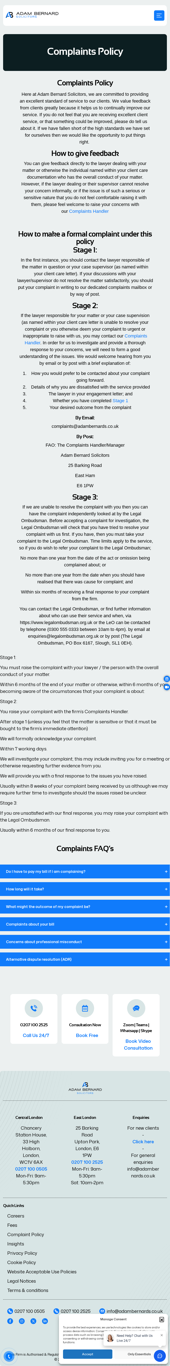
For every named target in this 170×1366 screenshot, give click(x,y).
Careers (15, 1216)
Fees (12, 1225)
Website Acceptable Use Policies (41, 1271)
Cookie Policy (21, 1262)
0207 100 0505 (31, 1169)
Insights (15, 1243)
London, (31, 1155)
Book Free (87, 1035)
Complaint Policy (25, 1234)
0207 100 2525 (87, 1162)
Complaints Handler (89, 211)
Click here (143, 1141)
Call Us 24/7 (36, 1035)
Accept (87, 1354)
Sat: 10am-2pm (87, 1182)
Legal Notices (21, 1281)
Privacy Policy (22, 1253)
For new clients (143, 1128)
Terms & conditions (27, 1290)
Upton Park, (87, 1141)
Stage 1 (120, 400)
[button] (162, 1319)
